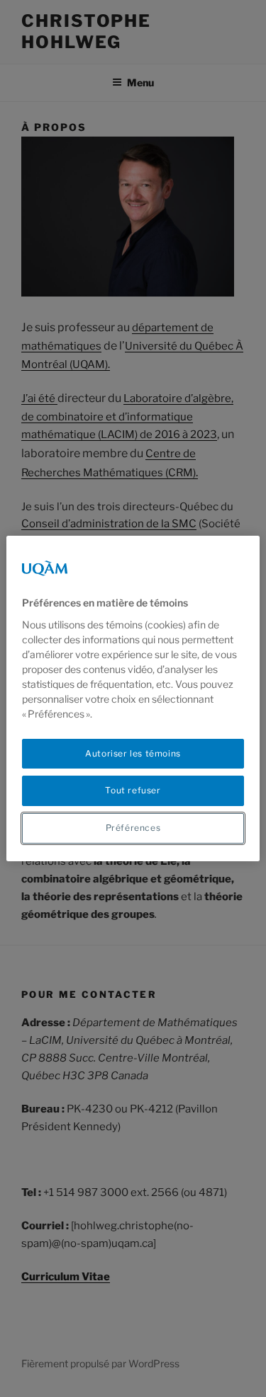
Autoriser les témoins (133, 753)
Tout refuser (132, 790)
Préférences (133, 827)
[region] (132, 698)
